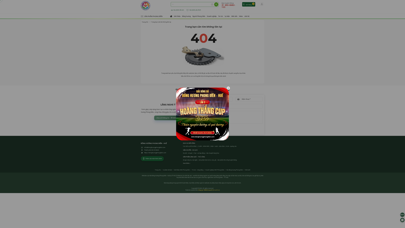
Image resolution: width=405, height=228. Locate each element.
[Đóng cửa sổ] (228, 88)
